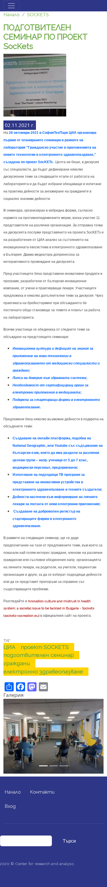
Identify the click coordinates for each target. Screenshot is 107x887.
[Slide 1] (53, 766)
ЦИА (9, 647)
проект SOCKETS (45, 647)
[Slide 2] (64, 766)
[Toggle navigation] (11, 5)
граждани (16, 663)
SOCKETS (38, 14)
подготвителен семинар (38, 655)
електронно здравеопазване (43, 671)
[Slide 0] (43, 766)
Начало (11, 14)
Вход (10, 806)
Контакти (42, 792)
